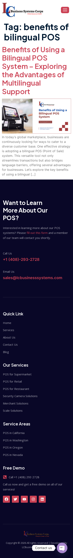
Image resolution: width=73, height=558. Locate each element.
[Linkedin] (42, 499)
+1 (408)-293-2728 (21, 259)
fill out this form (37, 233)
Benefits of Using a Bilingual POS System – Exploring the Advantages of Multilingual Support (34, 70)
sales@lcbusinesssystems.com (32, 277)
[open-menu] (65, 10)
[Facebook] (6, 499)
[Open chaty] (62, 548)
